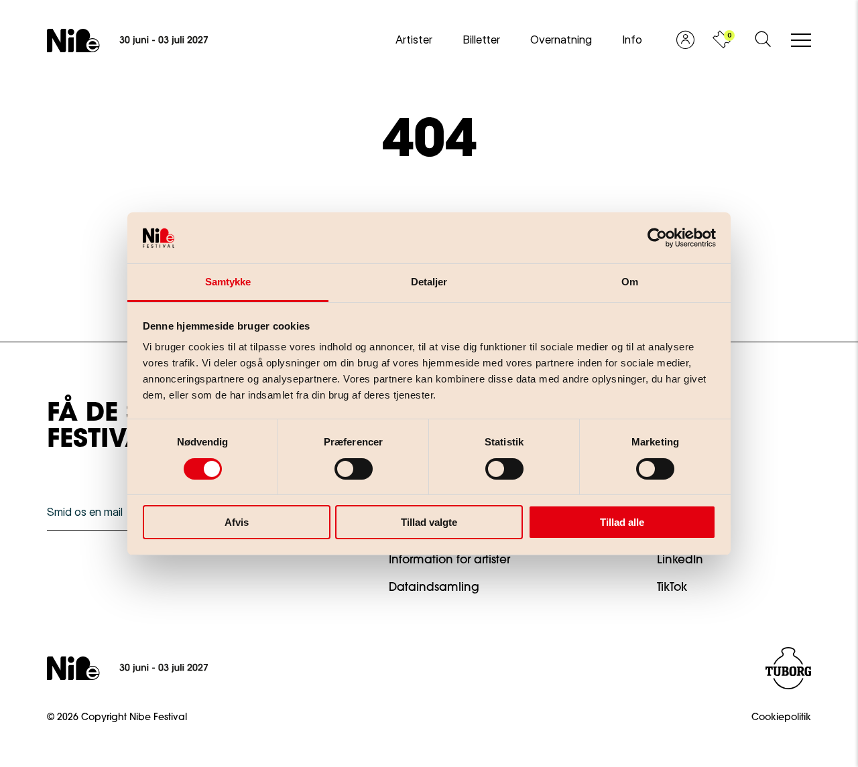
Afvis (237, 522)
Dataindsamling (434, 588)
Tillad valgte (429, 522)
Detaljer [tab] (429, 281)
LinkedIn (680, 560)
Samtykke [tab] (228, 281)
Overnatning (561, 39)
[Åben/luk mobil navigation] (801, 41)
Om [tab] (629, 281)
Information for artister (449, 560)
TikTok (672, 588)
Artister (413, 39)
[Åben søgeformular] (763, 40)
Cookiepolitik (781, 718)
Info (632, 39)
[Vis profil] (685, 40)
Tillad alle (622, 522)
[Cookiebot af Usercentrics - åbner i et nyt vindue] (657, 238)
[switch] (342, 466)
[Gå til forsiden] (127, 40)
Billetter (481, 39)
